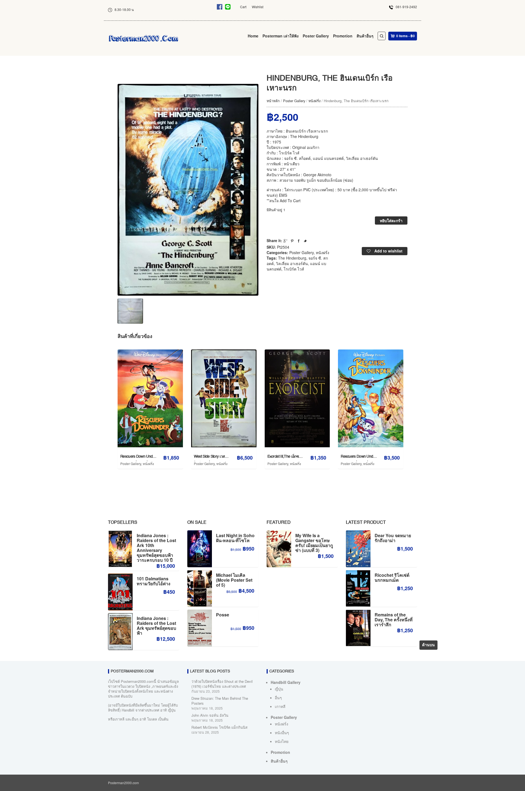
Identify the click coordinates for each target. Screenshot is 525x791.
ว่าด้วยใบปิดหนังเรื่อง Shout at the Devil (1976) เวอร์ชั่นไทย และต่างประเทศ (222, 684)
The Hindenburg (292, 258)
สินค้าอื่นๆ (365, 36)
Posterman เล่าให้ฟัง (280, 36)
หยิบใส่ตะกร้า (391, 220)
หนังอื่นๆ (282, 732)
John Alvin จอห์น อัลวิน (209, 715)
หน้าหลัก (273, 100)
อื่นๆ (278, 697)
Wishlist (257, 6)
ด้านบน (428, 645)
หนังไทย (281, 741)
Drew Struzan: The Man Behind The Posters (219, 701)
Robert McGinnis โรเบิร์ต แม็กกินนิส (219, 727)
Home (253, 36)
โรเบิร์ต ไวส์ (294, 269)
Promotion (342, 36)
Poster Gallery (316, 36)
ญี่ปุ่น (279, 689)
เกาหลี (280, 706)
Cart (243, 6)
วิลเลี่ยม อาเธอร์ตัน (292, 263)
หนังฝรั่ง (314, 100)
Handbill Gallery (286, 682)
